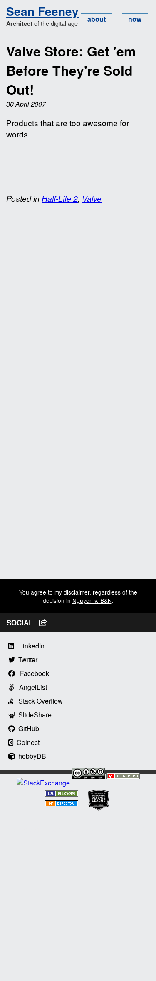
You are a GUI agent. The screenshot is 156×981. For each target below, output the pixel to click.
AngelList (30, 687)
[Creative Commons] (88, 774)
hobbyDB (30, 756)
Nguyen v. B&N (92, 600)
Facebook (32, 673)
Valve (92, 198)
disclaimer (76, 592)
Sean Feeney (42, 11)
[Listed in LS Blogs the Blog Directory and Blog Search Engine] (61, 794)
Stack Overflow (38, 701)
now (134, 19)
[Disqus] (78, 316)
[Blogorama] (123, 776)
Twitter (26, 659)
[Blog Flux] (61, 803)
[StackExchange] (43, 783)
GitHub (27, 728)
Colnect (26, 742)
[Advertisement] (78, 501)
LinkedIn (29, 646)
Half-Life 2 (60, 198)
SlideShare (33, 714)
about (96, 19)
